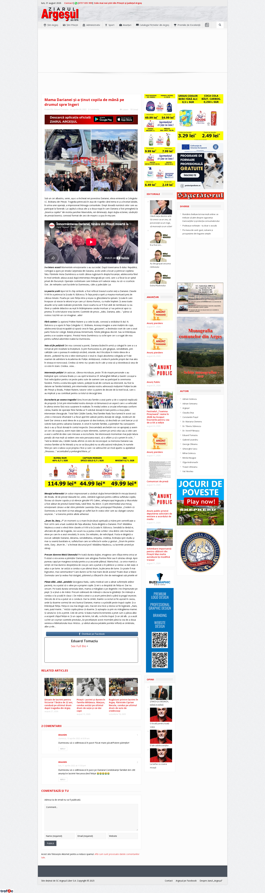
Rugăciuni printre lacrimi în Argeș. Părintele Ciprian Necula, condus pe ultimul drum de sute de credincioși (123, 705)
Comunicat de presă (157, 481)
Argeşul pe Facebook (186, 880)
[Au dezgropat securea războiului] (161, 254)
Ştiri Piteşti (72, 24)
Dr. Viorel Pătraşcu (190, 430)
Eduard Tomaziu (61, 109)
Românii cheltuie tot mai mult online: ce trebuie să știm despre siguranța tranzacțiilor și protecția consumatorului (200, 218)
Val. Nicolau (187, 471)
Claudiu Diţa (188, 412)
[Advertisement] (132, 50)
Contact (68, 3)
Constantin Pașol (190, 417)
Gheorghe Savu (189, 448)
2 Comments (93, 109)
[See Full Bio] (87, 646)
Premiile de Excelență (189, 24)
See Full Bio (78, 646)
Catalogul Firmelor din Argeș (154, 24)
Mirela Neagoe (189, 457)
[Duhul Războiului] (161, 276)
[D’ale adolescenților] (161, 736)
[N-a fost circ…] (161, 235)
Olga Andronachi (190, 462)
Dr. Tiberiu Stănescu (191, 426)
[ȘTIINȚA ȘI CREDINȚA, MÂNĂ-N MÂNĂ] (161, 692)
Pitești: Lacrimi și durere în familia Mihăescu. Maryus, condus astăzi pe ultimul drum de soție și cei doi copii (91, 705)
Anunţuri (127, 24)
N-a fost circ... (156, 245)
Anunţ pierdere (155, 352)
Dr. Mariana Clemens (192, 421)
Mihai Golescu (189, 453)
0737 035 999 (85, 3)
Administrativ (93, 24)
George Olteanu (190, 444)
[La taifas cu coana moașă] (161, 755)
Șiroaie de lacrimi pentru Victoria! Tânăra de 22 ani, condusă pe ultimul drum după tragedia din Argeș (58, 703)
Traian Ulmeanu (189, 466)
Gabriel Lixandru (190, 439)
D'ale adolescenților (159, 745)
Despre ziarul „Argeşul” (211, 880)
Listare (125, 109)
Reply (62, 749)
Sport (111, 24)
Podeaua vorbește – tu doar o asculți (199, 225)
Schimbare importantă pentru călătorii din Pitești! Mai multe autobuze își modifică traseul (159, 554)
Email (135, 109)
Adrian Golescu (189, 399)
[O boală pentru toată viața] (161, 714)
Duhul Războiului (158, 285)
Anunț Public (153, 382)
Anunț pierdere (155, 323)
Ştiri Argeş (52, 24)
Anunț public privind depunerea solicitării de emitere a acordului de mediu (159, 515)
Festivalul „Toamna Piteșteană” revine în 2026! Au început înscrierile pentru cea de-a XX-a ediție (158, 417)
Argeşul (185, 408)
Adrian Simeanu (189, 403)
